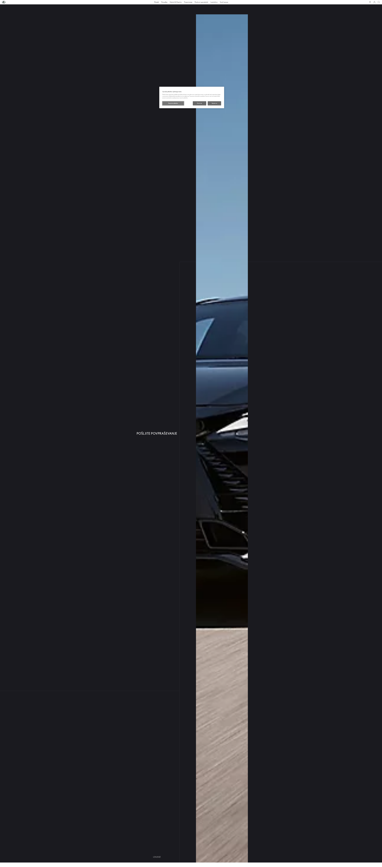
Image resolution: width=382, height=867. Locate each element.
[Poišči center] (370, 2)
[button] (7, 2)
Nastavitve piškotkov (173, 103)
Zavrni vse (199, 103)
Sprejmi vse (214, 103)
